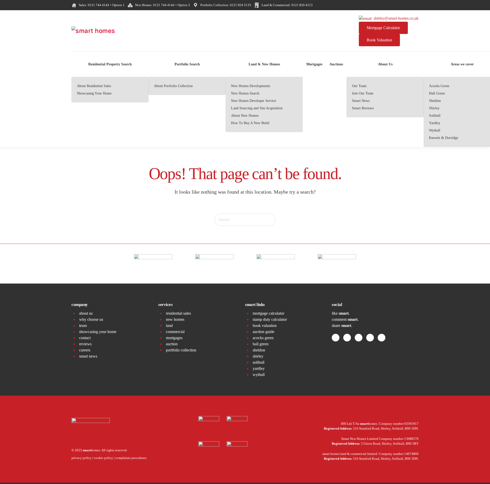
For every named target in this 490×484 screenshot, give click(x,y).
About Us (385, 64)
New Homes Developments (250, 86)
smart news (88, 356)
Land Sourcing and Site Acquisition (257, 108)
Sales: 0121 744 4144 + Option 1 (101, 5)
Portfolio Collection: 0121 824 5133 (225, 5)
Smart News (361, 101)
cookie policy (103, 458)
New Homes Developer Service (253, 101)
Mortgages (314, 64)
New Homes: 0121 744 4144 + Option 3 (161, 5)
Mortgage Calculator (383, 28)
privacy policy (81, 458)
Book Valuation (379, 40)
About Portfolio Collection (173, 86)
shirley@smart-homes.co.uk (395, 18)
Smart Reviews (363, 108)
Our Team (359, 86)
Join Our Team (362, 93)
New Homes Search (245, 93)
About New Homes (245, 115)
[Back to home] (109, 31)
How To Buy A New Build (250, 123)
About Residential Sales (94, 86)
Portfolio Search (187, 64)
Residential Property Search (110, 64)
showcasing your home (97, 331)
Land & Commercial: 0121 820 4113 (286, 5)
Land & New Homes (264, 64)
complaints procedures (130, 458)
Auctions (336, 64)
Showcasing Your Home (94, 93)
